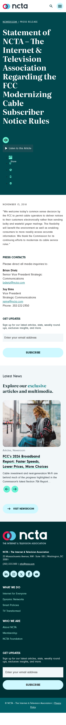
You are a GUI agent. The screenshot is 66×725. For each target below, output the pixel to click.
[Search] (51, 6)
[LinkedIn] (6, 574)
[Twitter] (21, 574)
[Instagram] (13, 574)
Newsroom (10, 22)
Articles (7, 450)
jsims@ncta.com (13, 301)
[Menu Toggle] (60, 6)
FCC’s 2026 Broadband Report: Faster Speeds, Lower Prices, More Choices (25, 462)
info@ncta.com (27, 564)
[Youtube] (36, 574)
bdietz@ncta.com (14, 282)
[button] (6, 489)
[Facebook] (29, 574)
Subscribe (33, 352)
